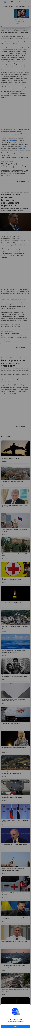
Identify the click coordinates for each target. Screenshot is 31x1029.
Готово (15, 1026)
